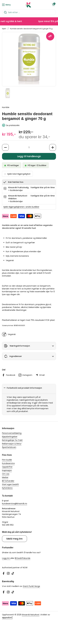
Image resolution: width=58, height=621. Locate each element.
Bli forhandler (8, 481)
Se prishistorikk (13, 125)
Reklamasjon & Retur (11, 443)
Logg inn (6, 558)
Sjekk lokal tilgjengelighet (18, 174)
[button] (53, 4)
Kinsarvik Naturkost (30, 614)
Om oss (5, 474)
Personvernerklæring (11, 433)
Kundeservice (8, 463)
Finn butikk (7, 459)
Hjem (4, 28)
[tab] (15, 190)
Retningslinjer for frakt (12, 440)
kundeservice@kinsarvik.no (14, 503)
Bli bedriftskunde (22, 558)
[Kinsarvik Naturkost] (28, 4)
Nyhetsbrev (7, 488)
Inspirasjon (7, 470)
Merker (5, 477)
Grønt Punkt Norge (31, 586)
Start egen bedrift (10, 484)
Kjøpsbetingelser (9, 436)
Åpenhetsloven (9, 447)
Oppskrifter (7, 466)
